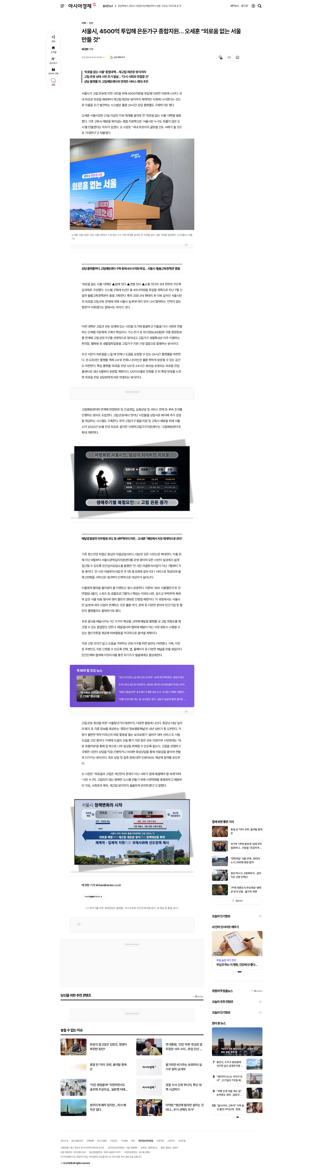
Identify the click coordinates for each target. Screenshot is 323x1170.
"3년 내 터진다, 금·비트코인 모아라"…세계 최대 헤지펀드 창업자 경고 (151, 677)
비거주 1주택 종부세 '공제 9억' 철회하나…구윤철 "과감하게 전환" (246, 846)
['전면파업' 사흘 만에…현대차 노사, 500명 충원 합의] (220, 865)
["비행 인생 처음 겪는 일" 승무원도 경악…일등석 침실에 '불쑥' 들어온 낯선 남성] (232, 1098)
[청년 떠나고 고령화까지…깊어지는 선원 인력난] (220, 880)
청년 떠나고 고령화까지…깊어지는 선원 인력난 (246, 875)
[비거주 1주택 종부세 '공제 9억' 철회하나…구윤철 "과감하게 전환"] (220, 850)
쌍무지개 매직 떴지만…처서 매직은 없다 (108, 1107)
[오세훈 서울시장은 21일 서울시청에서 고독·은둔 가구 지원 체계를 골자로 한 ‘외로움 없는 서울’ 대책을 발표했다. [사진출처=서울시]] (132, 184)
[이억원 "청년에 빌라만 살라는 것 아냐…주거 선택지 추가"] (149, 1115)
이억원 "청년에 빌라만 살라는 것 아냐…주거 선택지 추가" (185, 1107)
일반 (91, 23)
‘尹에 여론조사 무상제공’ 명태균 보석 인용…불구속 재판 (246, 889)
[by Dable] (198, 997)
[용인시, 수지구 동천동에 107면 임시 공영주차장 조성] (232, 1069)
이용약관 (160, 1140)
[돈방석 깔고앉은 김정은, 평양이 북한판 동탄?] (73, 1054)
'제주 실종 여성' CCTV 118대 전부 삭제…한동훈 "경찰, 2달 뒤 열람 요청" (257, 1095)
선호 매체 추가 (119, 57)
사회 (84, 23)
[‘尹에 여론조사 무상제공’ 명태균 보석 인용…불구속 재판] (220, 894)
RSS (133, 1140)
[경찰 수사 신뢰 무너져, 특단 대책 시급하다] (149, 1095)
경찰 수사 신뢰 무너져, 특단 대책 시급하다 (183, 1087)
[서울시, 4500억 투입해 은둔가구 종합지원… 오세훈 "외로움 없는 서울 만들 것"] (132, 478)
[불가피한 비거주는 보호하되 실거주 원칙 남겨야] (149, 1075)
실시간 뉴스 (108, 6)
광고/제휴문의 (77, 1140)
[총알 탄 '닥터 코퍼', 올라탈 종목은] (220, 836)
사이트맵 (181, 1140)
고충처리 (171, 1140)
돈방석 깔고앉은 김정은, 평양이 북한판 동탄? (108, 1047)
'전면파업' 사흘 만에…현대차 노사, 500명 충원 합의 (245, 860)
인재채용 (90, 1140)
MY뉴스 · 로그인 (239, 5)
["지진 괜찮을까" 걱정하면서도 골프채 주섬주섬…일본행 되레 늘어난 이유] (73, 1095)
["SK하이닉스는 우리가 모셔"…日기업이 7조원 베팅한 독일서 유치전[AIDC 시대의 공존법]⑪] (232, 1083)
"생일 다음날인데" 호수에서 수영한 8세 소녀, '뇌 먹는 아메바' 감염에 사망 (153, 692)
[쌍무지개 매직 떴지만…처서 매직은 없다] (73, 1115)
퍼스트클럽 (101, 1140)
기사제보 (124, 1140)
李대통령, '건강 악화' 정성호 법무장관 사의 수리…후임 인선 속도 (184, 1047)
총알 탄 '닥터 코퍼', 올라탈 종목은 (246, 831)
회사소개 (64, 1140)
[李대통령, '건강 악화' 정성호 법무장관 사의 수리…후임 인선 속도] (149, 1054)
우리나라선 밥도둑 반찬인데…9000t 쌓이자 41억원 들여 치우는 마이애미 (153, 684)
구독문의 (113, 1140)
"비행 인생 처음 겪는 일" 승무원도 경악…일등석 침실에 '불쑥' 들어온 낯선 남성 (153, 699)
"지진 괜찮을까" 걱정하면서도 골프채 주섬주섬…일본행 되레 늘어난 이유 (107, 1087)
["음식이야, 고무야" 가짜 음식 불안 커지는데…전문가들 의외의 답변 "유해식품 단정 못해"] (232, 1112)
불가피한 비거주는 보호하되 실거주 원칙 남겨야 (184, 1067)
